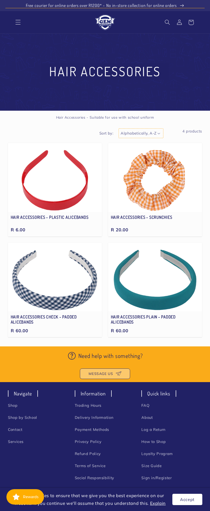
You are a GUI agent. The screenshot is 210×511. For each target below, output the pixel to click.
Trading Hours (88, 405)
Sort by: (106, 133)
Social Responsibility (94, 477)
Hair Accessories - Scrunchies (141, 217)
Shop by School (22, 417)
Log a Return (153, 429)
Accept (187, 499)
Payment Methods (92, 429)
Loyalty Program (157, 453)
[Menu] (18, 22)
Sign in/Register (156, 477)
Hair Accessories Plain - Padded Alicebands (143, 319)
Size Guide (151, 465)
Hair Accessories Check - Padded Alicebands (44, 319)
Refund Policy (88, 453)
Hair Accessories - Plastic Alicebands (50, 217)
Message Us (101, 373)
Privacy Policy (88, 441)
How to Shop (153, 441)
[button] (167, 22)
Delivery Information (94, 417)
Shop (13, 405)
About (147, 417)
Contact (15, 429)
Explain (158, 503)
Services (16, 441)
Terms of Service (90, 465)
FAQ (145, 405)
